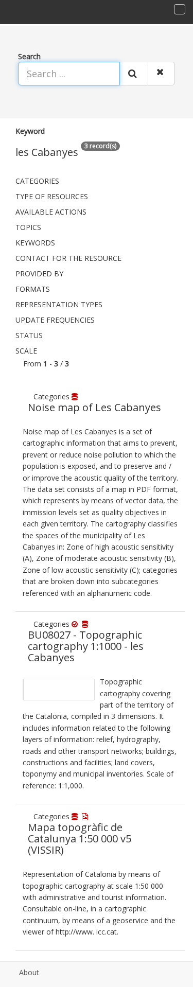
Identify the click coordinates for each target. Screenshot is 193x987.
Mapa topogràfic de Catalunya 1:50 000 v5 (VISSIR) (79, 838)
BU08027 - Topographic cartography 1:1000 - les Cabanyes (86, 646)
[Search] (133, 73)
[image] (86, 816)
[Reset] (161, 73)
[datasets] (76, 396)
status (29, 335)
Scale (26, 351)
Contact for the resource (68, 258)
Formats (32, 289)
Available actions (50, 212)
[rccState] (77, 624)
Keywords (35, 243)
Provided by (39, 273)
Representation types (58, 304)
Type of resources (51, 196)
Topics (28, 227)
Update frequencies (55, 320)
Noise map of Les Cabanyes (94, 407)
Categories (37, 181)
